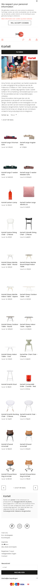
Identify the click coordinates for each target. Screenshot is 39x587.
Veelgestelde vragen (8, 554)
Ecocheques (5, 538)
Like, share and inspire (9, 547)
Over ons (4, 533)
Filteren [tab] (19, 52)
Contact (4, 556)
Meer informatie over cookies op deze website (16, 19)
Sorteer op (5, 115)
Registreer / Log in (7, 551)
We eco (4, 544)
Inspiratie (4, 542)
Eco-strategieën (7, 535)
